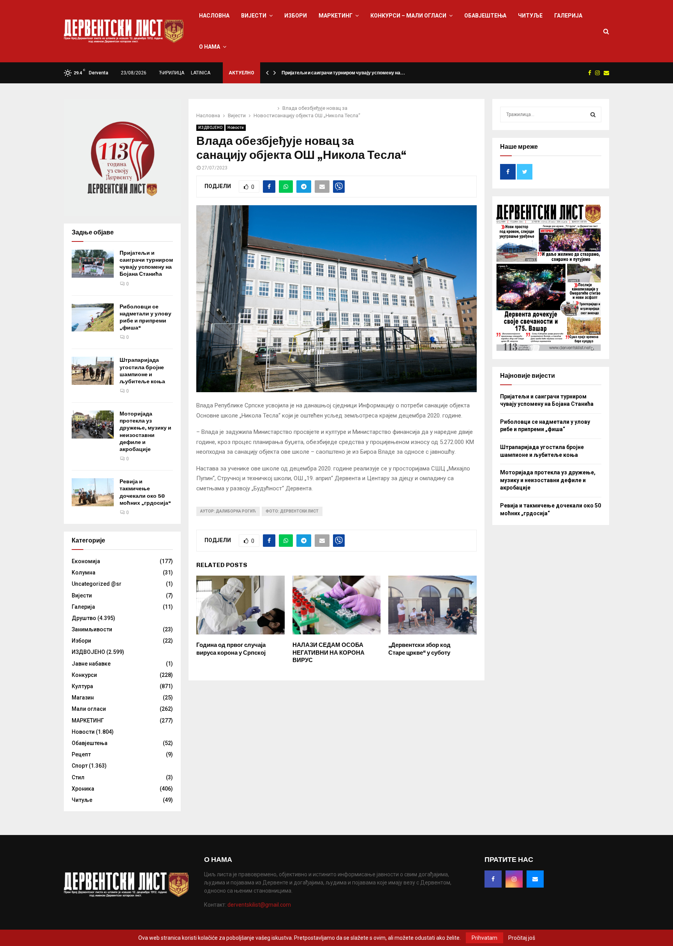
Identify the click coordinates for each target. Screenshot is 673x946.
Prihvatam (484, 938)
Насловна (214, 15)
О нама (209, 47)
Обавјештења (485, 15)
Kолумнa (83, 572)
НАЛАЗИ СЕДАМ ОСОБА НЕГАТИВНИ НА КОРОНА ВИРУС (328, 652)
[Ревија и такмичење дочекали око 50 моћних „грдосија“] (93, 492)
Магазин (83, 697)
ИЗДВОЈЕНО (210, 127)
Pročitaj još (521, 938)
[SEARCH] (593, 114)
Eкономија (86, 561)
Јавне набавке (91, 664)
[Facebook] (493, 879)
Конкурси (84, 675)
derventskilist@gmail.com (259, 905)
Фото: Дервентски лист (292, 511)
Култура (82, 686)
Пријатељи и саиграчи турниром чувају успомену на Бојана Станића (146, 264)
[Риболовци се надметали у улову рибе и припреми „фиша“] (93, 317)
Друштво (84, 618)
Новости (235, 127)
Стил (78, 777)
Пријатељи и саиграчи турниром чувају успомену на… (343, 73)
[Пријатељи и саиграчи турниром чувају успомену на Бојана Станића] (93, 264)
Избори (295, 15)
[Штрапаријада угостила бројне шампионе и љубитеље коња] (93, 371)
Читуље (530, 15)
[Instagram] (514, 879)
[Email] (535, 879)
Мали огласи (89, 709)
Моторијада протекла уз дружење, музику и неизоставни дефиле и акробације (145, 431)
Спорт (80, 766)
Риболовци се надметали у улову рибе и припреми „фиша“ (145, 317)
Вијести (253, 15)
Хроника (83, 789)
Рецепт (81, 754)
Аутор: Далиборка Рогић (228, 511)
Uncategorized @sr (97, 584)
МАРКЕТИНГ (335, 15)
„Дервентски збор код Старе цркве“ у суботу (419, 648)
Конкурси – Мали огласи (408, 15)
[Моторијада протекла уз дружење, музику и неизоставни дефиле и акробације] (93, 424)
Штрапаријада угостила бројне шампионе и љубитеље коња (142, 371)
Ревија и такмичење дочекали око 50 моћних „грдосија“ (145, 492)
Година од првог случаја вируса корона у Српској (231, 648)
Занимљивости (92, 629)
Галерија (568, 15)
